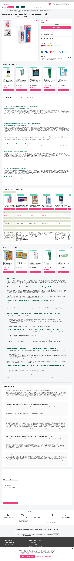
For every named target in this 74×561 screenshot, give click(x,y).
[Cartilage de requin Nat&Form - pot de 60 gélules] (35, 199)
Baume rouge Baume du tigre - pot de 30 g (7, 264)
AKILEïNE (25, 16)
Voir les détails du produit (32, 16)
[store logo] (7, 4)
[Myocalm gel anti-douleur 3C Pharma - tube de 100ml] (48, 199)
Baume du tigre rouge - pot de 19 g (21, 264)
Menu (4, 7)
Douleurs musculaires (44, 10)
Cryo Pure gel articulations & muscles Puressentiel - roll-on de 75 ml (63, 81)
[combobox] (33, 4)
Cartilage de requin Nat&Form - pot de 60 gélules (35, 206)
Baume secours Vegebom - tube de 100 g (63, 264)
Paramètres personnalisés (44, 556)
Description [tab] (9, 97)
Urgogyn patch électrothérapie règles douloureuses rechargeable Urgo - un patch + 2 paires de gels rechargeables (22, 206)
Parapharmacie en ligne (12, 10)
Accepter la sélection (27, 556)
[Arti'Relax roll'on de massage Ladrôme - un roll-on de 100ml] (61, 199)
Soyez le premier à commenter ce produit (10, 16)
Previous (70, 64)
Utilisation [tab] (19, 97)
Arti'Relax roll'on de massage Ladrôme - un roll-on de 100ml (61, 206)
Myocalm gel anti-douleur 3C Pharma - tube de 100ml (47, 206)
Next (71, 64)
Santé (20, 10)
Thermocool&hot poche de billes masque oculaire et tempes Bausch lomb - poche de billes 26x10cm (35, 81)
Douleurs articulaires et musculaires (30, 10)
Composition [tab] (29, 97)
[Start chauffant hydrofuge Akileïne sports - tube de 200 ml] (9, 199)
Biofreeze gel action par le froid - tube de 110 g (49, 81)
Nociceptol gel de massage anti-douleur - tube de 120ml (35, 264)
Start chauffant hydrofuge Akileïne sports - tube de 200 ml (9, 206)
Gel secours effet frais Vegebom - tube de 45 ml (21, 81)
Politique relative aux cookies (24, 553)
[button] (36, 20)
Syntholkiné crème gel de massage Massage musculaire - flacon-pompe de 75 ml (8, 81)
